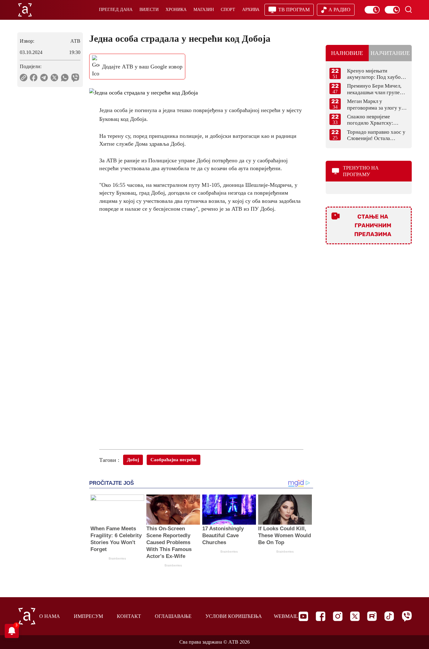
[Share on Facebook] (34, 77)
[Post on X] (54, 77)
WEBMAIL (286, 616)
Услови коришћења (233, 616)
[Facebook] (320, 616)
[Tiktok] (389, 616)
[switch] (372, 10)
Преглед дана (116, 9)
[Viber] (407, 616)
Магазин (203, 9)
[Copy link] (23, 77)
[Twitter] (355, 616)
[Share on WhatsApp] (65, 77)
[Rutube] (372, 616)
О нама (49, 616)
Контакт (129, 616)
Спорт (228, 9)
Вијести (149, 9)
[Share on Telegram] (44, 77)
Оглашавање (173, 616)
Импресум (88, 616)
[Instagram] (338, 616)
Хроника (176, 9)
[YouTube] (303, 616)
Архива (250, 9)
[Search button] (408, 9)
